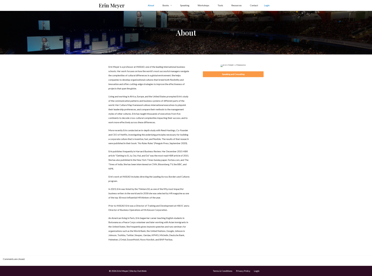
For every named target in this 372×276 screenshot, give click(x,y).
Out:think (142, 270)
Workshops (203, 5)
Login (256, 270)
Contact (254, 5)
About (151, 5)
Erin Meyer (112, 5)
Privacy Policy (243, 270)
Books (165, 5)
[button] (233, 74)
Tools (220, 5)
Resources (236, 5)
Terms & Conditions (222, 270)
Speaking (184, 5)
